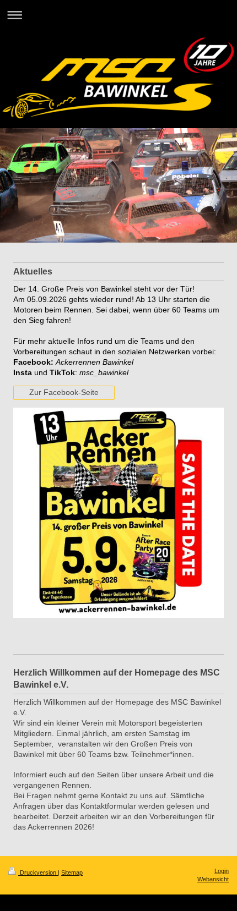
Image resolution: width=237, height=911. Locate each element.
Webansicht (213, 879)
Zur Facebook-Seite (64, 392)
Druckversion (38, 872)
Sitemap (72, 872)
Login (221, 871)
